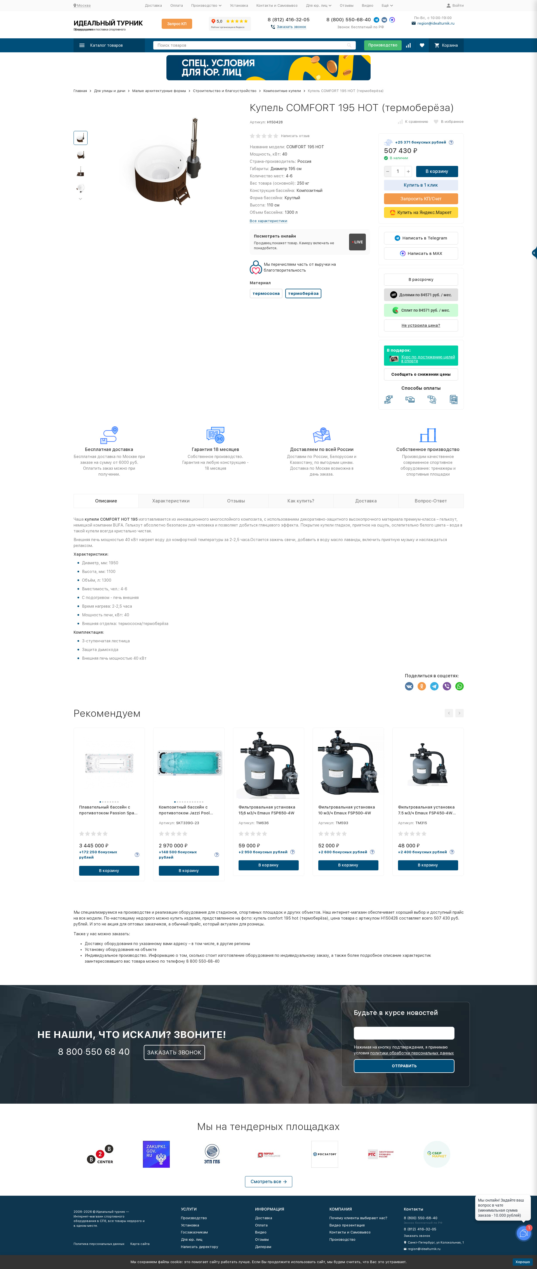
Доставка (153, 5)
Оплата (176, 5)
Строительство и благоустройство (224, 91)
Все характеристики (268, 221)
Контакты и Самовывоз (277, 5)
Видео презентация (347, 1225)
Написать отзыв (295, 136)
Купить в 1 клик (421, 185)
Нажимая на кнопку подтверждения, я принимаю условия (404, 1050)
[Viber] (447, 686)
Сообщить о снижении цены (421, 374)
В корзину (437, 171)
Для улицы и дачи (109, 91)
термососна (266, 293)
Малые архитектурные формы (159, 91)
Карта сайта (140, 1244)
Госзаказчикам (194, 1232)
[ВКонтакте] (409, 686)
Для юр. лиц (191, 1239)
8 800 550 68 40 (94, 1051)
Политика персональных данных (99, 1244)
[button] (81, 199)
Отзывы (347, 5)
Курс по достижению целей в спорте (428, 359)
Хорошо (522, 1262)
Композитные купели (282, 91)
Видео (367, 5)
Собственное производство (428, 449)
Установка (239, 5)
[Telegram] (434, 686)
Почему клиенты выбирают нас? (358, 1218)
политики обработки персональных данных (412, 1053)
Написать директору (199, 1247)
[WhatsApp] (459, 686)
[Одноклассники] (422, 686)
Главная (80, 91)
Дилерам (263, 1247)
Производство (382, 45)
